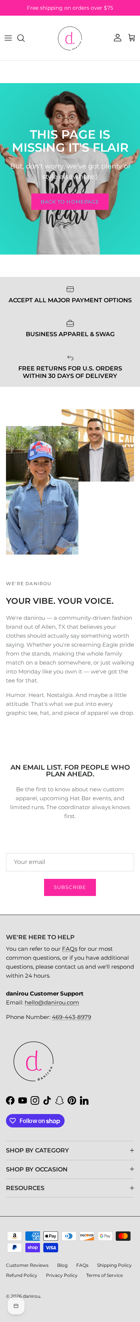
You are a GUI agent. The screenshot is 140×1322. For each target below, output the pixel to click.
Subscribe (70, 887)
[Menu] (8, 38)
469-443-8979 (71, 1016)
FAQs (69, 948)
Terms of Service (104, 1275)
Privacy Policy (62, 1275)
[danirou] (70, 38)
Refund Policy (21, 1275)
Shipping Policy (114, 1265)
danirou (31, 1296)
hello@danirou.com (52, 1002)
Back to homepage (70, 202)
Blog (62, 1265)
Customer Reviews (27, 1265)
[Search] (24, 38)
